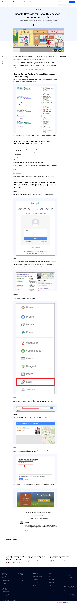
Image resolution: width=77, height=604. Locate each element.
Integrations (4, 583)
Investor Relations (52, 580)
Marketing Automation (6, 576)
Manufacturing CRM (21, 583)
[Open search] (70, 5)
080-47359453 (58, 1)
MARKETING (38, 9)
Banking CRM (20, 576)
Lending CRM (20, 577)
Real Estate (20, 579)
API (2, 585)
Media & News (51, 582)
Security (50, 577)
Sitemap (50, 586)
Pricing (4, 589)
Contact (50, 585)
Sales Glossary (35, 585)
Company (26, 1)
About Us (50, 573)
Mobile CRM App (5, 577)
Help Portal (4, 588)
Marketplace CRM (21, 580)
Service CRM (4, 574)
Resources (32, 1)
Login (66, 1)
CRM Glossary (35, 584)
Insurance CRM (20, 574)
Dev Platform (4, 586)
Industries (20, 1)
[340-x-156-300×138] (6, 2)
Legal (50, 576)
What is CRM (35, 573)
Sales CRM (4, 573)
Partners (50, 574)
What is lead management (37, 574)
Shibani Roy (27, 522)
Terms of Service (51, 579)
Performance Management (6, 580)
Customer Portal (5, 579)
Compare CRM (35, 582)
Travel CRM (20, 582)
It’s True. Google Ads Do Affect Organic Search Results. (60, 553)
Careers (50, 583)
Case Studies (35, 579)
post (18, 150)
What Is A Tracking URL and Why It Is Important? (38, 553)
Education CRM (20, 573)
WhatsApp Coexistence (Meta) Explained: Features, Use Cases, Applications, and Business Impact (16, 553)
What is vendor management (38, 576)
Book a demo (72, 1)
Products (14, 1)
